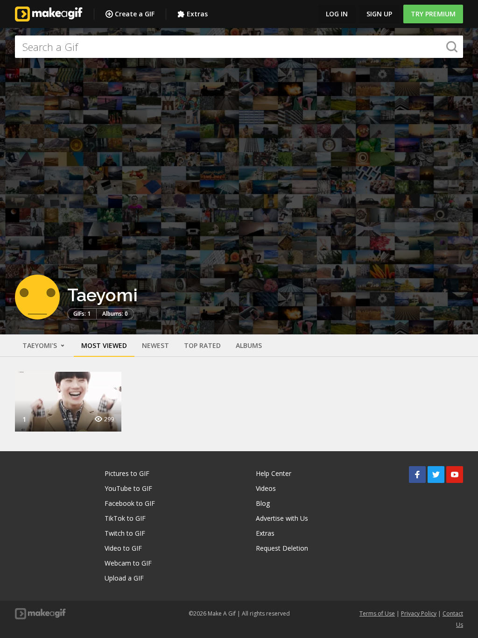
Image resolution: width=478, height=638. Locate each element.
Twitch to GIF (125, 533)
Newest (155, 345)
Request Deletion (282, 548)
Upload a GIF (124, 578)
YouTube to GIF (128, 488)
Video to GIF (123, 548)
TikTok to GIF (125, 518)
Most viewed (104, 345)
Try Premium (433, 13)
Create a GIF (135, 13)
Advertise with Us (282, 518)
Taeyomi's (40, 345)
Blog (263, 503)
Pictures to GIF (127, 473)
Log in (337, 13)
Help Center (273, 473)
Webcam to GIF (128, 563)
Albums (249, 345)
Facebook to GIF (130, 503)
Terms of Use (377, 613)
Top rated (202, 345)
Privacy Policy (418, 613)
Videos (266, 488)
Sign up (379, 13)
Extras (197, 13)
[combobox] (239, 46)
